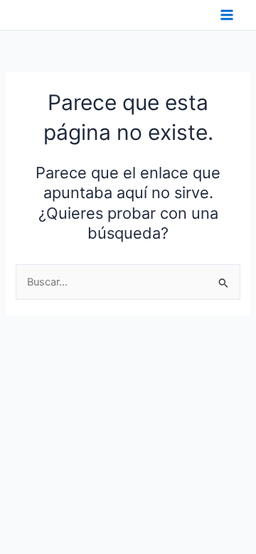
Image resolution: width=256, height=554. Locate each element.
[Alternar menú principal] (227, 15)
